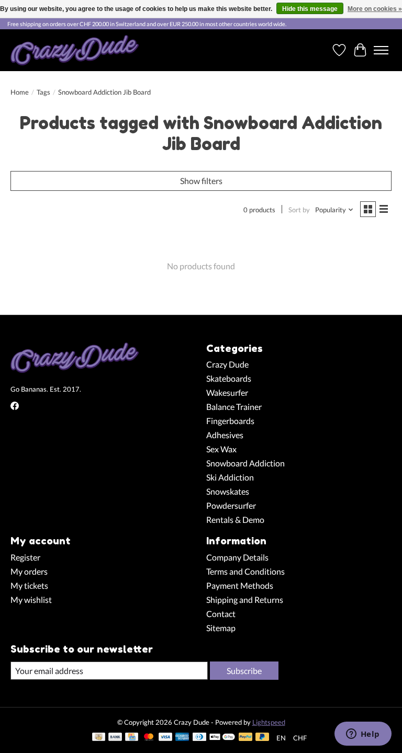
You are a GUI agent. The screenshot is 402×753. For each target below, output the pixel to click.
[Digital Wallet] (222, 738)
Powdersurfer (231, 505)
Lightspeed (268, 722)
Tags (43, 92)
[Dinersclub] (199, 738)
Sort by (299, 210)
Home (19, 92)
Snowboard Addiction (245, 463)
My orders (29, 571)
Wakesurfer (227, 392)
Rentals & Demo (235, 519)
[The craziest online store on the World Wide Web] (74, 50)
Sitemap (221, 628)
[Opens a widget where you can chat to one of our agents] (363, 735)
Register (25, 557)
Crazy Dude (227, 364)
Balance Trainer (234, 407)
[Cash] (98, 738)
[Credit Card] (131, 738)
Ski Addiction (230, 477)
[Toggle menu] (381, 50)
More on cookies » (375, 9)
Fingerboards (230, 421)
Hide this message (310, 9)
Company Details (237, 557)
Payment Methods (239, 585)
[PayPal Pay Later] (262, 738)
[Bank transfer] (115, 738)
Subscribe (244, 671)
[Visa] (165, 738)
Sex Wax (221, 449)
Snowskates (227, 491)
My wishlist (31, 599)
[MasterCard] (148, 738)
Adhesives (224, 435)
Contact (221, 614)
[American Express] (182, 738)
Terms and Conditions (245, 571)
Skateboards (228, 378)
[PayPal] (245, 738)
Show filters (201, 181)
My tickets (29, 585)
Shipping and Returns (244, 599)
